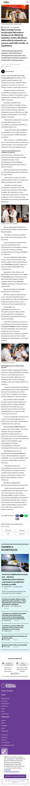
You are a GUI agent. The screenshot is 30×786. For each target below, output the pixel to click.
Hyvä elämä (4, 701)
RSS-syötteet (5, 714)
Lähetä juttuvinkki (23, 664)
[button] (17, 515)
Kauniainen (4, 725)
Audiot (3, 709)
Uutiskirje (16, 673)
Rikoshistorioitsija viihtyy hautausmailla (14, 645)
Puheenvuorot (5, 703)
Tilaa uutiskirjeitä (5, 742)
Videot (3, 711)
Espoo (3, 723)
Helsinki (3, 720)
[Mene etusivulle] (8, 686)
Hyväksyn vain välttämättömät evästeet (15, 781)
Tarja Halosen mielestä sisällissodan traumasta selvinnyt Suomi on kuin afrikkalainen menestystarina (13, 627)
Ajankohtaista (5, 698)
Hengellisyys (4, 706)
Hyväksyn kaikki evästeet (15, 776)
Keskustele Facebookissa (9, 664)
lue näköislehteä (7, 745)
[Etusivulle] (5, 2)
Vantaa (3, 728)
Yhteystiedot (4, 735)
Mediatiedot (4, 737)
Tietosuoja (3, 740)
